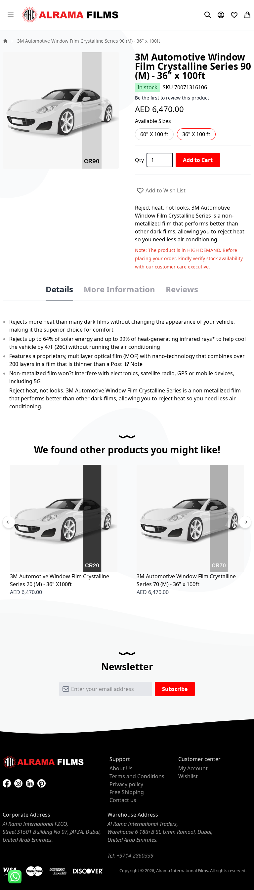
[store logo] (70, 15)
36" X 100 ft (196, 134)
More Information (119, 289)
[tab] (59, 290)
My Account (193, 768)
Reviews (182, 289)
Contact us (122, 800)
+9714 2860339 (134, 855)
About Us (121, 768)
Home (5, 41)
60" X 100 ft (154, 134)
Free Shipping (126, 792)
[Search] (208, 15)
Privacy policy (126, 784)
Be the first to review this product (172, 98)
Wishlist (188, 776)
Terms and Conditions (136, 776)
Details (59, 289)
